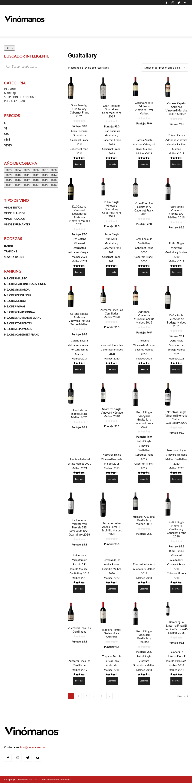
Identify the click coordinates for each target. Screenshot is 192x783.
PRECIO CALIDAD (14, 101)
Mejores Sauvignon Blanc (22, 317)
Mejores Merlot (15, 300)
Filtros (9, 48)
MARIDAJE (10, 93)
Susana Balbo (14, 257)
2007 (45, 170)
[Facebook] (166, 2)
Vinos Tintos (13, 207)
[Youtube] (185, 2)
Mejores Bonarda (17, 289)
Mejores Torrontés (18, 323)
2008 (54, 170)
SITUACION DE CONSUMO (20, 97)
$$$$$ (8, 145)
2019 (45, 180)
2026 (54, 185)
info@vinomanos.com (33, 747)
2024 (36, 185)
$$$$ (7, 139)
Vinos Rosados (14, 218)
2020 (54, 180)
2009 (9, 175)
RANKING (10, 89)
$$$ (6, 133)
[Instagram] (173, 2)
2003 (9, 170)
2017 (27, 180)
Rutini (8, 245)
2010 (18, 175)
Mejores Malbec (15, 278)
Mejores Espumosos (18, 328)
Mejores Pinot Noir (17, 295)
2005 (27, 170)
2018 (36, 180)
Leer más (79, 164)
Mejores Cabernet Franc (22, 334)
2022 (18, 185)
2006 (36, 170)
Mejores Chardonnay (19, 312)
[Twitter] (179, 2)
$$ (5, 128)
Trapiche (10, 251)
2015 (9, 180)
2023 (27, 185)
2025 (45, 185)
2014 (54, 175)
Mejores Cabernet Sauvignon (25, 283)
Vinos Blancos (14, 213)
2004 (18, 170)
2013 (45, 175)
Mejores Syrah (14, 306)
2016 (18, 180)
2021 (9, 185)
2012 (36, 175)
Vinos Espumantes (17, 224)
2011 (27, 175)
